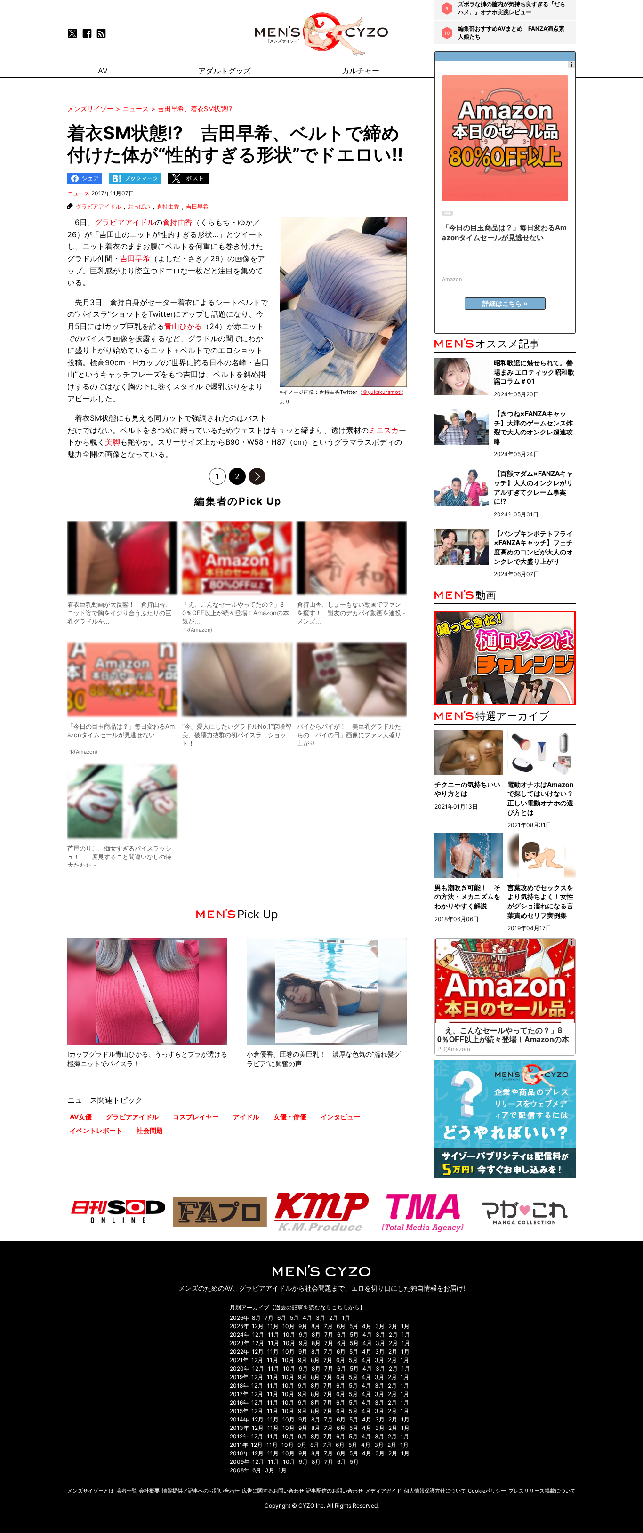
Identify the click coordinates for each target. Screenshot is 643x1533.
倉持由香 (168, 206)
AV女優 (81, 1117)
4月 (307, 1317)
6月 (281, 1317)
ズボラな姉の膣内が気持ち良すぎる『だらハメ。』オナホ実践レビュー (511, 8)
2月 (333, 1317)
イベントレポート (96, 1130)
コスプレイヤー (196, 1117)
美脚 (112, 442)
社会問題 (150, 1130)
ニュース (78, 193)
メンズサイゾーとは (90, 1490)
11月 (273, 1326)
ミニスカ (384, 430)
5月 (294, 1317)
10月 (288, 1326)
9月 (302, 1326)
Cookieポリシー (487, 1490)
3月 (320, 1317)
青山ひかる (183, 326)
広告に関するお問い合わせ (273, 1490)
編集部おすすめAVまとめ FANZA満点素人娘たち (511, 32)
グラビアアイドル (98, 206)
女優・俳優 (289, 1117)
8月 (256, 1317)
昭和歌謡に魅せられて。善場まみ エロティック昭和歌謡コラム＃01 (534, 372)
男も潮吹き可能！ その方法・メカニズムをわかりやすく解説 (467, 896)
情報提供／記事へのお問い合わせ (201, 1490)
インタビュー (340, 1117)
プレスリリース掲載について (542, 1490)
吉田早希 (197, 206)
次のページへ (257, 476)
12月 (258, 1326)
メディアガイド (383, 1490)
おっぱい (139, 206)
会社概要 (149, 1490)
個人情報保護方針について (435, 1490)
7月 (269, 1317)
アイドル (246, 1117)
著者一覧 (126, 1490)
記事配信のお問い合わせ (334, 1490)
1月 (346, 1317)
